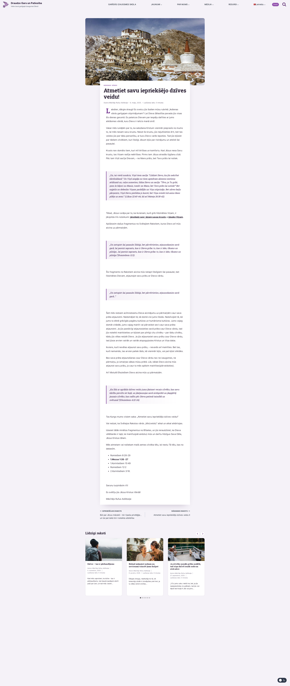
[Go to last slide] (197, 534)
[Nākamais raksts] (203, 534)
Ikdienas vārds (110, 85)
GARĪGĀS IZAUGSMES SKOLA (122, 4)
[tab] (140, 597)
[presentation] (103, 549)
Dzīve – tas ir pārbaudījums (100, 564)
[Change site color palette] (282, 680)
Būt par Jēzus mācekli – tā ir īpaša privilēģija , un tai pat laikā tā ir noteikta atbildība (120, 514)
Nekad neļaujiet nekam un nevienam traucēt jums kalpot (143, 565)
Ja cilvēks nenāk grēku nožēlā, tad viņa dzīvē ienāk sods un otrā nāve (185, 566)
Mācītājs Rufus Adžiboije (118, 103)
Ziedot (275, 4)
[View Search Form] (284, 4)
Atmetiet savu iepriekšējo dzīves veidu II (172, 513)
